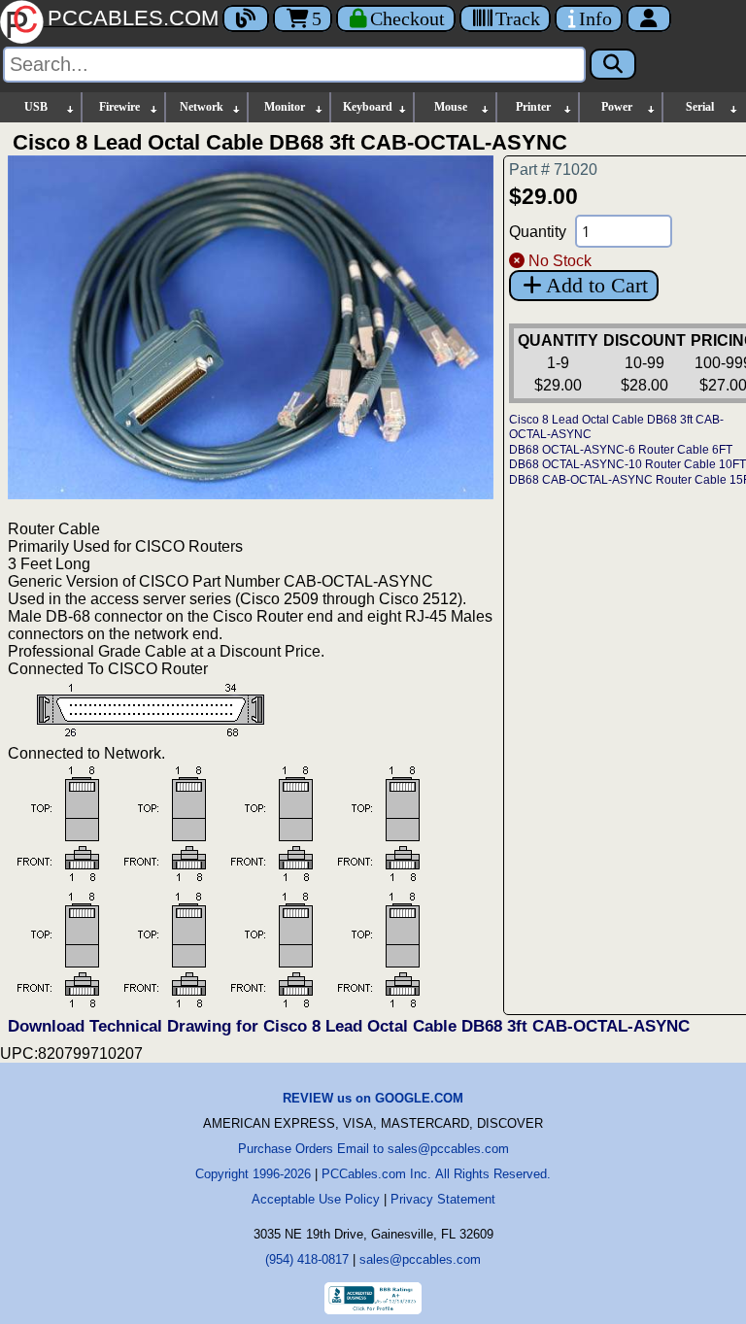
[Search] (613, 64)
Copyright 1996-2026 (253, 1174)
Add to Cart (597, 285)
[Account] (649, 18)
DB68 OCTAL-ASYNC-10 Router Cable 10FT (627, 464)
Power (616, 107)
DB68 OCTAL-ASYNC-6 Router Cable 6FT (620, 450)
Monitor (284, 107)
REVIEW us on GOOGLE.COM (373, 1098)
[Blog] (245, 18)
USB (36, 107)
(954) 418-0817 (307, 1259)
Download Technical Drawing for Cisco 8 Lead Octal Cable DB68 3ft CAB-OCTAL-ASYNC (349, 1026)
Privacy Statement (442, 1199)
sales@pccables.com (420, 1259)
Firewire (119, 107)
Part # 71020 (553, 169)
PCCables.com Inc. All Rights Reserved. (436, 1174)
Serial (700, 107)
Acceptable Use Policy (316, 1199)
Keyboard (367, 107)
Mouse (450, 107)
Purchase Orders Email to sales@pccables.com (373, 1148)
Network (201, 107)
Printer (533, 107)
